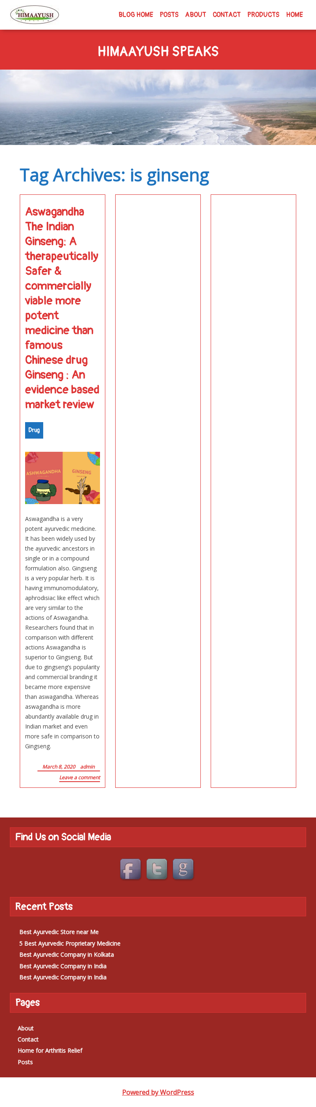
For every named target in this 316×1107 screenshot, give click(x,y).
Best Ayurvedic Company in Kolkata (66, 954)
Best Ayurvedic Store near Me (59, 932)
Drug (34, 430)
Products (263, 15)
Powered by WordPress (158, 1092)
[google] (184, 870)
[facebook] (131, 870)
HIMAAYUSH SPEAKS (158, 52)
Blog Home (135, 15)
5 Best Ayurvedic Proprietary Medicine (70, 943)
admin (87, 766)
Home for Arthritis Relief (50, 1050)
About (195, 15)
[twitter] (158, 870)
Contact (227, 15)
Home (294, 15)
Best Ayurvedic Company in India (63, 966)
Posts (169, 15)
